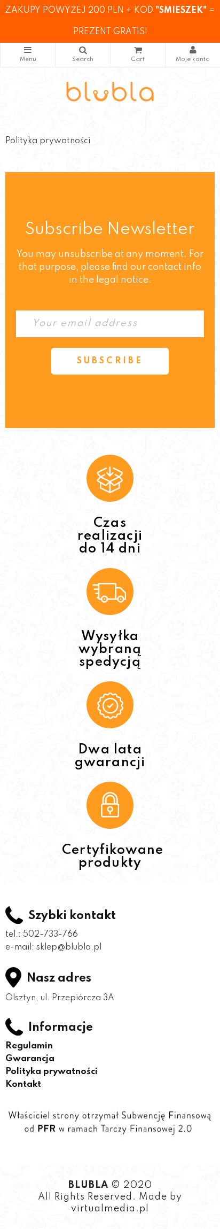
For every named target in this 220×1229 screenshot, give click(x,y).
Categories (28, 55)
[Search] (83, 55)
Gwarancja (29, 1058)
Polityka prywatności (51, 1071)
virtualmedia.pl (110, 1209)
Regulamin (29, 1046)
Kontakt (23, 1084)
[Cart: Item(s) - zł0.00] (138, 55)
